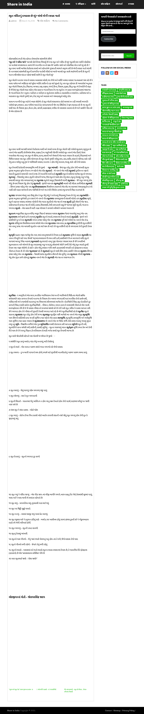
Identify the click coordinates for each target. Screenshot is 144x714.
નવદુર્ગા (117, 121)
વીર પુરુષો (107, 159)
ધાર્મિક (106, 121)
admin (14, 21)
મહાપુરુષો (107, 149)
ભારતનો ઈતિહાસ (110, 138)
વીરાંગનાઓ (121, 159)
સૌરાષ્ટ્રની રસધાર (110, 184)
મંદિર (106, 145)
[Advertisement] (51, 40)
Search (129, 56)
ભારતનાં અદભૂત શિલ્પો (112, 131)
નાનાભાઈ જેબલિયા (111, 124)
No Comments (61, 21)
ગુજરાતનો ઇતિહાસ (110, 103)
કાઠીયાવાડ (108, 97)
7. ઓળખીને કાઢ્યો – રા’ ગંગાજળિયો (46, 689)
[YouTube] (116, 73)
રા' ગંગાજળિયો (121, 152)
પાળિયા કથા (108, 128)
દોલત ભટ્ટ (127, 117)
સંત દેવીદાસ (108, 166)
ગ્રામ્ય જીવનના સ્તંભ (111, 107)
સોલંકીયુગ (107, 180)
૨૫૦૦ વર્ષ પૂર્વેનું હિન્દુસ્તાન (113, 187)
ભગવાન (121, 128)
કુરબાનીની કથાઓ (124, 97)
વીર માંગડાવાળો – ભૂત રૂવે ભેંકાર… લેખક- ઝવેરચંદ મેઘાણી (75, 690)
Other (131, 4)
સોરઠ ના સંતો (108, 173)
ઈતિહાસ (81, 4)
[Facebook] (103, 73)
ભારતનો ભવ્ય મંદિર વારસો (113, 142)
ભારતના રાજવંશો (110, 135)
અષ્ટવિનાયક (124, 90)
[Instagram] (107, 73)
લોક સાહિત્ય (105, 4)
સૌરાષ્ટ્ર (120, 180)
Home (67, 4)
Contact (108, 710)
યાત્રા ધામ (106, 152)
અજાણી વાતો (109, 90)
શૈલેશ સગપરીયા (123, 163)
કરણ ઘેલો (121, 93)
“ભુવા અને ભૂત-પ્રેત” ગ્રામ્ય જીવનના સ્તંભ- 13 (21, 689)
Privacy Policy (128, 710)
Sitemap (117, 710)
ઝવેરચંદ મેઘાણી (110, 114)
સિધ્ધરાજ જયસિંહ (110, 170)
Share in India (19, 4)
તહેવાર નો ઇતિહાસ (110, 117)
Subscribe (108, 39)
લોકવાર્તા (119, 4)
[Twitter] (112, 73)
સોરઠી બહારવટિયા (110, 177)
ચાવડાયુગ (127, 107)
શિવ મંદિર (107, 163)
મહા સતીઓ (120, 149)
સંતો (120, 166)
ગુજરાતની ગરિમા (110, 100)
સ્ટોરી (93, 4)
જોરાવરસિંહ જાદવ (110, 110)
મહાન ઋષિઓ (119, 145)
